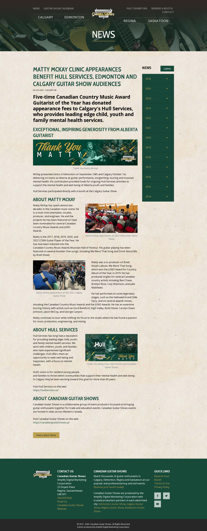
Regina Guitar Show (112, 507)
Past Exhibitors (137, 8)
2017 (148, 167)
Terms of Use (162, 483)
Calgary (45, 17)
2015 (148, 186)
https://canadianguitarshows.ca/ (51, 422)
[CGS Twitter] (166, 495)
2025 (148, 88)
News (36, 8)
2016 (148, 177)
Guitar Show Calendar (59, 8)
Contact (168, 12)
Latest (167, 68)
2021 (148, 128)
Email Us (62, 501)
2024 (148, 98)
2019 (148, 147)
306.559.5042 (64, 498)
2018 (148, 157)
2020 (148, 137)
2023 (148, 108)
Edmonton (74, 17)
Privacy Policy (161, 487)
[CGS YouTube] (157, 504)
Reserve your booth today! (109, 487)
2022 (148, 118)
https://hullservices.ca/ (45, 390)
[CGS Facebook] (157, 495)
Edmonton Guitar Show (111, 504)
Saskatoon (158, 20)
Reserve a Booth (162, 8)
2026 (148, 78)
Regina (130, 20)
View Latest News (46, 435)
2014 (148, 196)
